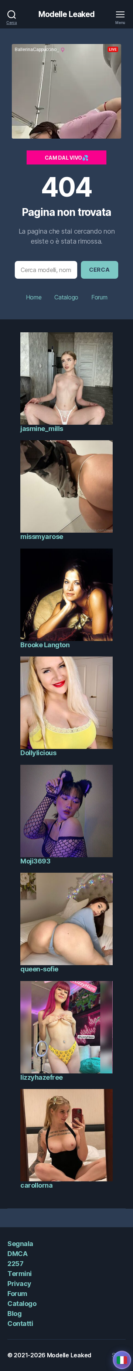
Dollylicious (38, 753)
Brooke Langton (44, 645)
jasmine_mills (41, 428)
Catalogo (66, 297)
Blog (14, 1313)
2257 (15, 1264)
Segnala (20, 1244)
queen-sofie (39, 969)
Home (34, 297)
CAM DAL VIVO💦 (66, 158)
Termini (19, 1273)
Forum (99, 297)
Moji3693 (35, 861)
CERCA (99, 269)
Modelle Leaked (66, 14)
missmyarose (41, 536)
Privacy (19, 1283)
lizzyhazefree (41, 1077)
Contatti (20, 1323)
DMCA (17, 1254)
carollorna (36, 1185)
